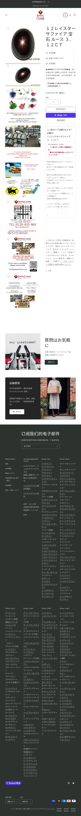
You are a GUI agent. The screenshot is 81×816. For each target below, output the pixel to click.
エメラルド (46, 581)
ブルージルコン (48, 643)
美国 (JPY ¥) (11, 801)
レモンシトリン (66, 713)
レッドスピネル (66, 704)
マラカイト (46, 710)
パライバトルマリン (31, 740)
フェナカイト (47, 613)
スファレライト (11, 689)
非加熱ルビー (28, 752)
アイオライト (47, 464)
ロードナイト (65, 728)
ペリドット (46, 676)
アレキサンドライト (49, 515)
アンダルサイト (48, 518)
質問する (51, 362)
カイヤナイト (65, 476)
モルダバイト (65, 634)
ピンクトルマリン (30, 770)
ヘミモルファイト (49, 670)
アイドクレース (48, 467)
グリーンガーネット (31, 613)
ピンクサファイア (30, 764)
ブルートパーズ (48, 649)
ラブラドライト (66, 652)
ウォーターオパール (49, 572)
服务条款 (73, 809)
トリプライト (28, 652)
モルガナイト (65, 631)
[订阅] (57, 446)
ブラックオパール (49, 622)
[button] (6, 15)
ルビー (62, 673)
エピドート (46, 578)
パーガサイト (28, 680)
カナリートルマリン (67, 479)
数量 (47, 97)
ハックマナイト (29, 731)
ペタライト (46, 664)
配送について (10, 473)
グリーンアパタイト (67, 515)
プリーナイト (47, 634)
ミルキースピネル (48, 722)
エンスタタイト (48, 590)
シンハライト (10, 649)
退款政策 (59, 809)
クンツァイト (65, 575)
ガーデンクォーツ (67, 473)
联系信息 (66, 811)
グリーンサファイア (67, 521)
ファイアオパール (30, 773)
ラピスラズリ (65, 649)
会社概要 (8, 468)
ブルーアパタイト (48, 637)
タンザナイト (10, 728)
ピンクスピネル (29, 767)
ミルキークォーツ (49, 719)
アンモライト (47, 536)
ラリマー (63, 661)
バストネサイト (29, 728)
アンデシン (46, 521)
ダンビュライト (11, 737)
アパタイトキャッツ (49, 500)
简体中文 (25, 801)
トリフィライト (29, 649)
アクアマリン (47, 476)
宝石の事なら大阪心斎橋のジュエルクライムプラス (29, 809)
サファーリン (10, 613)
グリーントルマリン (67, 533)
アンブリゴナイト (48, 533)
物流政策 (59, 811)
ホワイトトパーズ (48, 692)
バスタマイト (28, 725)
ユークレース (65, 640)
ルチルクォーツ (66, 670)
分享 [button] (49, 271)
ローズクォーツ (66, 722)
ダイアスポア (10, 719)
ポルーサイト (47, 682)
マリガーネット (48, 701)
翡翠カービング (11, 622)
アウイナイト (47, 470)
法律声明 (73, 811)
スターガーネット (12, 658)
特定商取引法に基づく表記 (12, 479)
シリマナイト (10, 634)
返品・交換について (12, 490)
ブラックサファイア (49, 625)
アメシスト (46, 503)
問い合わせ (17, 412)
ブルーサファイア (49, 640)
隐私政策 (66, 809)
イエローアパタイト (49, 551)
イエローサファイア (49, 554)
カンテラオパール (67, 506)
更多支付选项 (61, 120)
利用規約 (8, 485)
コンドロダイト (66, 597)
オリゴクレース (48, 597)
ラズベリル (64, 646)
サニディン (64, 599)
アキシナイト (47, 473)
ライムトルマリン (67, 643)
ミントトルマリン (67, 613)
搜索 (6, 464)
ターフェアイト (11, 716)
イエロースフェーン (49, 557)
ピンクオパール (29, 758)
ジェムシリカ (10, 625)
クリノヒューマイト (67, 557)
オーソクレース (48, 593)
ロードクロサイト (67, 725)
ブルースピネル (48, 646)
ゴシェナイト (65, 587)
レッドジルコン (66, 701)
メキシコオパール (67, 628)
